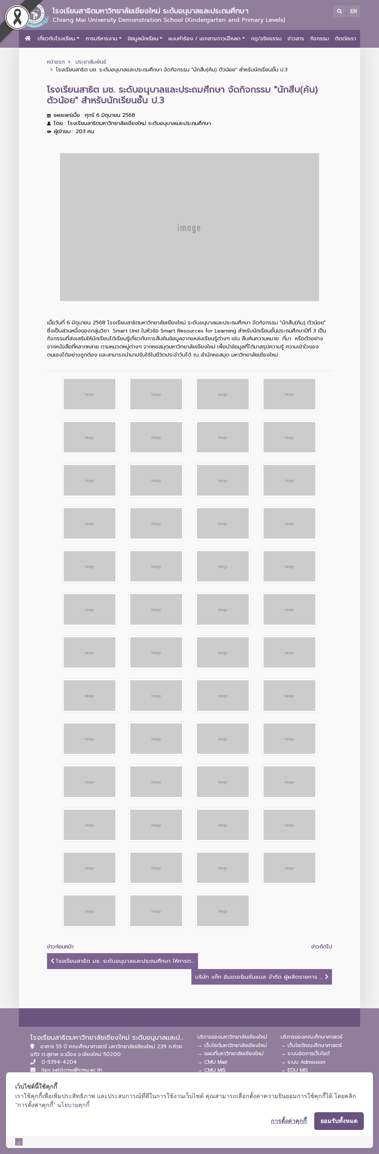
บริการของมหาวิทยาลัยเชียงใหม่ (232, 1037)
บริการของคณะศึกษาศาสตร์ (311, 1037)
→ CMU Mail (212, 1062)
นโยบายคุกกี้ (73, 1105)
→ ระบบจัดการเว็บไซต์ (305, 1053)
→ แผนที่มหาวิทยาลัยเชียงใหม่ (230, 1053)
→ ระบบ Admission (303, 1062)
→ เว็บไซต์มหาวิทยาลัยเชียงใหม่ (232, 1045)
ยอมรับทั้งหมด (339, 1120)
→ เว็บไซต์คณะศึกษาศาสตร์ (311, 1045)
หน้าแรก (56, 62)
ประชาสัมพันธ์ (91, 62)
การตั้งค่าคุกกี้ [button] (289, 1120)
